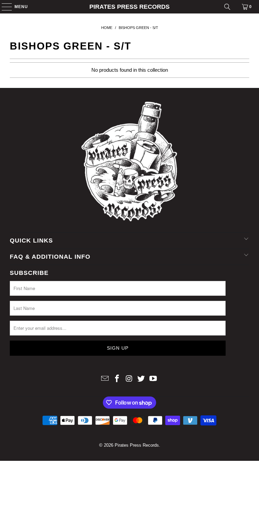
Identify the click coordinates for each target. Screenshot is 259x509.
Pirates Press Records (129, 6)
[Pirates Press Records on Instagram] (129, 379)
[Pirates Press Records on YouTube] (153, 379)
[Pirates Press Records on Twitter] (141, 379)
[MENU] (3, 6)
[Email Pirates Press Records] (105, 379)
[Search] (227, 6)
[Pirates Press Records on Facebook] (117, 379)
